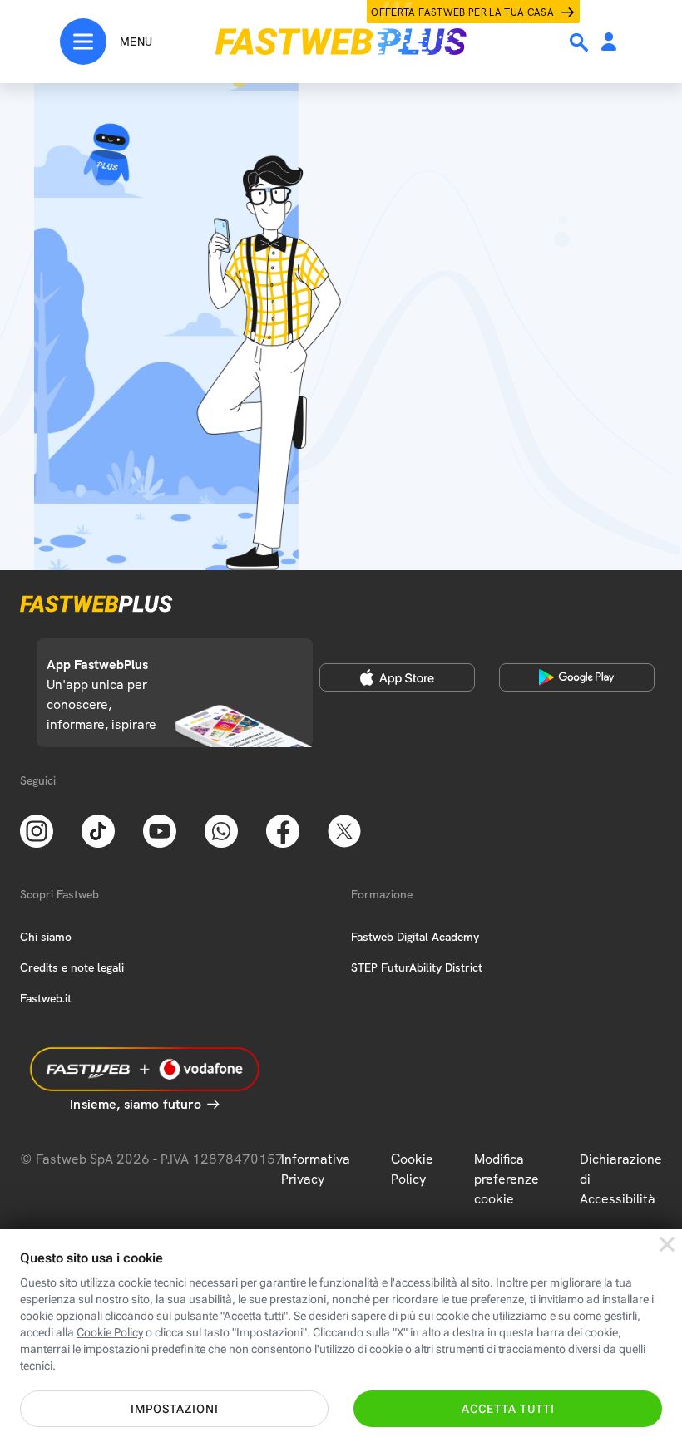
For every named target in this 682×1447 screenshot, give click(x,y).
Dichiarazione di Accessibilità (621, 1179)
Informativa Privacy (315, 1169)
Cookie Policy (412, 1169)
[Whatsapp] (221, 829)
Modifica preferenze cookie (506, 1179)
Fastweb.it (46, 998)
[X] (344, 829)
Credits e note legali (72, 967)
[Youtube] (159, 829)
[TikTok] (98, 829)
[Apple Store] (397, 677)
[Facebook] (282, 829)
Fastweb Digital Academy (415, 936)
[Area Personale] (609, 43)
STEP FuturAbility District (416, 967)
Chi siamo (46, 936)
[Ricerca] (581, 42)
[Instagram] (36, 829)
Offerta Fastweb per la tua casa (462, 12)
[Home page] (341, 41)
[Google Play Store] (577, 677)
